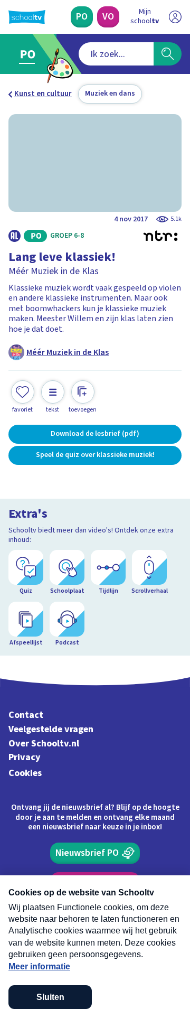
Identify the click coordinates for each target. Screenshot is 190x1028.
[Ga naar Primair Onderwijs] (30, 54)
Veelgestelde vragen (50, 729)
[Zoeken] (168, 54)
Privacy (24, 757)
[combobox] (116, 54)
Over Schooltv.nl (43, 743)
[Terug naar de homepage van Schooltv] (26, 17)
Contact (25, 715)
